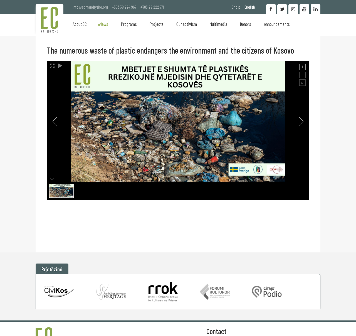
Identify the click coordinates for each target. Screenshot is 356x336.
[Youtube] (304, 9)
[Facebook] (271, 9)
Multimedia (218, 24)
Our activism (186, 24)
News (104, 24)
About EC (80, 24)
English (249, 6)
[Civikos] (59, 292)
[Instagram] (293, 9)
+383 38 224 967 (124, 6)
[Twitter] (282, 9)
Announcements (277, 24)
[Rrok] (163, 292)
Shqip (236, 6)
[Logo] (49, 20)
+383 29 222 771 (152, 6)
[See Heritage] (111, 292)
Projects (157, 24)
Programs (129, 24)
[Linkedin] (315, 9)
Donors (245, 24)
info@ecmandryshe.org (90, 6)
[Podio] (267, 292)
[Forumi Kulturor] (215, 292)
